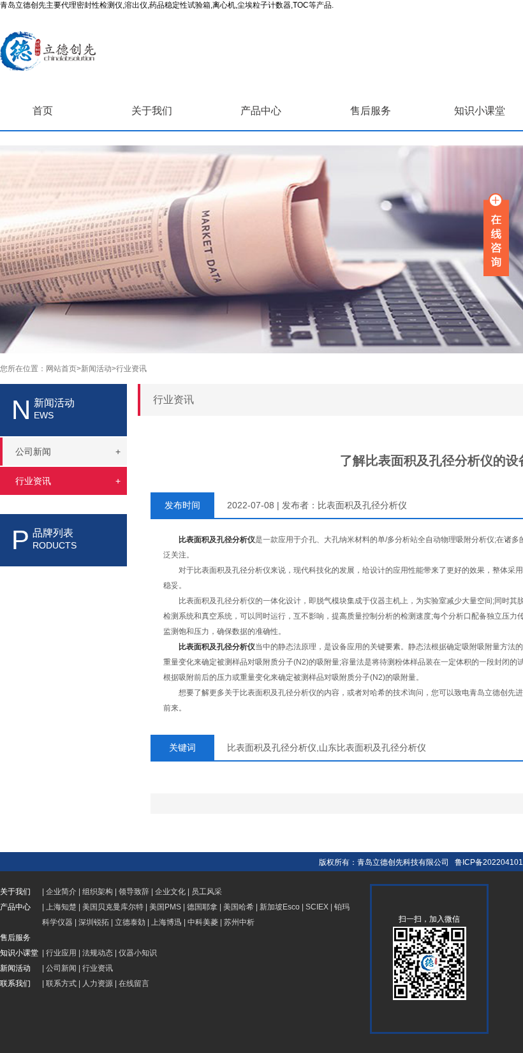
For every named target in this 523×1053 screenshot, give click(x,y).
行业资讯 (131, 368)
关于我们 (151, 110)
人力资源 (97, 983)
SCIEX (317, 906)
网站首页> (63, 368)
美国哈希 (238, 906)
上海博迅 (166, 922)
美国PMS (165, 906)
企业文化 (170, 891)
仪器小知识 (138, 952)
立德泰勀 (130, 922)
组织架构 (97, 891)
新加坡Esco (280, 906)
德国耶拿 (202, 906)
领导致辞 (134, 891)
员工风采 (206, 891)
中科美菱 (203, 922)
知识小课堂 (479, 110)
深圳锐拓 (93, 922)
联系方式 (61, 983)
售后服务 (370, 110)
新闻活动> (98, 368)
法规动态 (97, 952)
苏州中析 (239, 922)
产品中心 (260, 110)
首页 (43, 110)
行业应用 (61, 952)
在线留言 (134, 983)
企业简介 (61, 891)
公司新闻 (61, 968)
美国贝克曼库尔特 (113, 906)
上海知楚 (61, 906)
